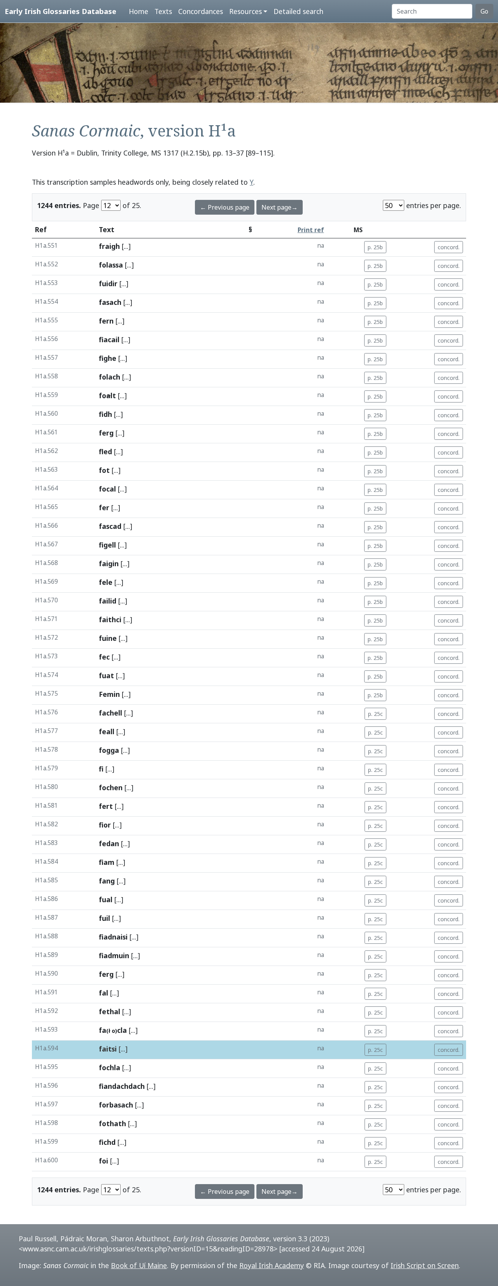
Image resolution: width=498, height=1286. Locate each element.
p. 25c (375, 713)
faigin (109, 563)
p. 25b (375, 247)
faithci (110, 619)
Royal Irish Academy (271, 1265)
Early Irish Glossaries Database (60, 11)
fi (101, 768)
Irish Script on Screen (425, 1265)
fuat (106, 675)
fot (104, 470)
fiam (106, 862)
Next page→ (279, 207)
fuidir (108, 283)
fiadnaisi (113, 936)
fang (107, 880)
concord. (448, 247)
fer (104, 507)
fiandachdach (122, 1086)
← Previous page (224, 207)
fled (105, 451)
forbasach (116, 1104)
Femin (109, 694)
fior (105, 824)
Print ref (311, 230)
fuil (104, 918)
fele (105, 582)
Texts (163, 11)
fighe (107, 358)
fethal (109, 1011)
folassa (111, 264)
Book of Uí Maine (139, 1265)
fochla (109, 1067)
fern (106, 320)
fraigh (109, 246)
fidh (105, 414)
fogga (109, 750)
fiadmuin (114, 955)
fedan (109, 843)
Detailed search (298, 11)
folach (109, 376)
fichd (107, 1142)
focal (107, 488)
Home (138, 11)
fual (105, 899)
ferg (106, 432)
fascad (110, 526)
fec (104, 656)
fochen (111, 787)
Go (484, 11)
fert (106, 806)
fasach (110, 302)
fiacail (109, 339)
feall (106, 731)
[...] (126, 246)
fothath (112, 1123)
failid (107, 600)
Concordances (200, 11)
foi (103, 1160)
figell (107, 544)
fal (103, 992)
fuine (108, 638)
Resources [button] (245, 11)
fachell (110, 712)
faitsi (108, 1048)
